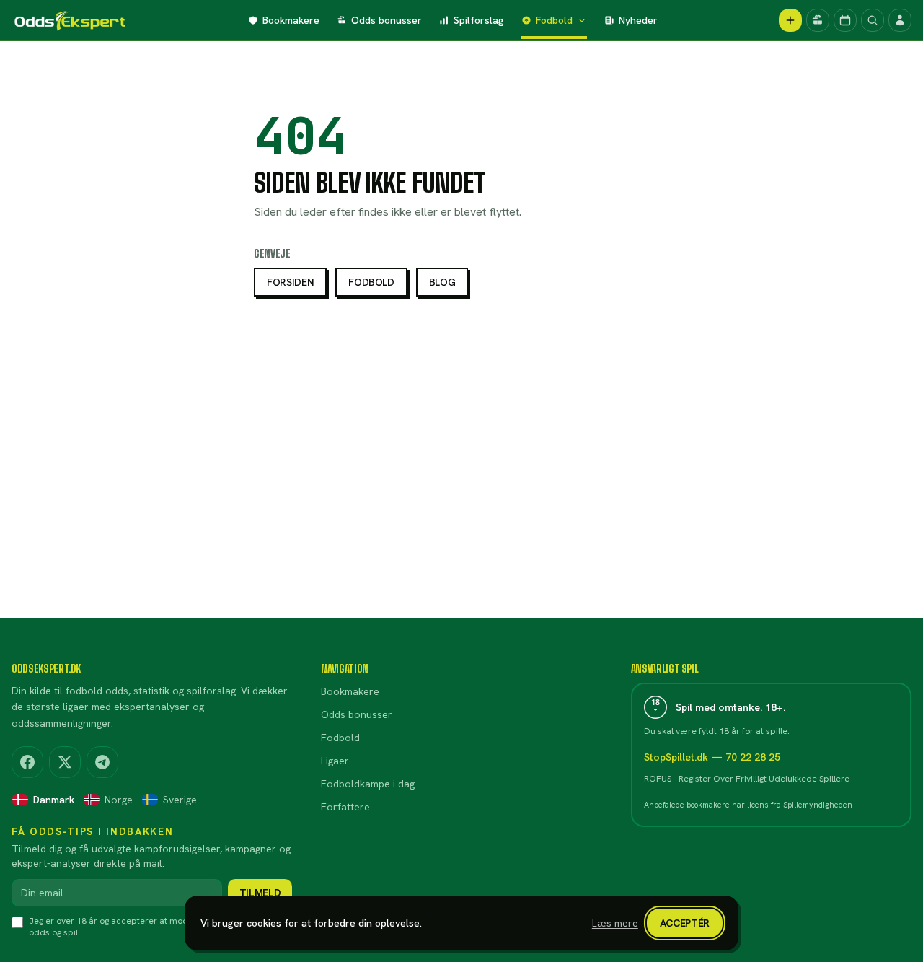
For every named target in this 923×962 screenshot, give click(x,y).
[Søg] (872, 20)
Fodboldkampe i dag (368, 783)
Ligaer (335, 760)
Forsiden (290, 282)
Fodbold (554, 20)
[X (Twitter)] (65, 762)
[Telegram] (102, 762)
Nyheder (638, 20)
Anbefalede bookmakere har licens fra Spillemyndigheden (748, 805)
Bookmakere (290, 20)
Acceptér (685, 923)
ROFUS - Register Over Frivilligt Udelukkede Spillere (746, 778)
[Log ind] (899, 20)
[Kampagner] (817, 20)
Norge (119, 799)
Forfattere (345, 806)
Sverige (180, 799)
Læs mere (615, 923)
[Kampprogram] (845, 20)
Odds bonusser (386, 20)
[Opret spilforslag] (790, 20)
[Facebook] (27, 762)
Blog (442, 282)
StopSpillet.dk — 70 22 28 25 (712, 757)
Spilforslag (479, 20)
